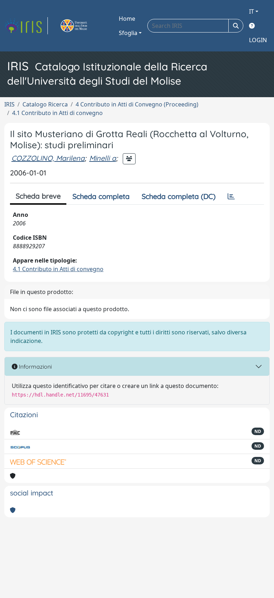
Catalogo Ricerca (45, 104)
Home (127, 19)
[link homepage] (26, 25)
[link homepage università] (82, 25)
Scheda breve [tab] (38, 195)
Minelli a (102, 158)
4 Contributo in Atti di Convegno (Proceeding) (137, 104)
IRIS (9, 104)
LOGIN (258, 40)
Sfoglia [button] (128, 33)
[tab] (231, 196)
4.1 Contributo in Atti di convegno (57, 113)
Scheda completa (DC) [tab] (178, 196)
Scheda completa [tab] (101, 196)
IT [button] (251, 11)
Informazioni (34, 366)
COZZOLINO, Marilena (48, 158)
